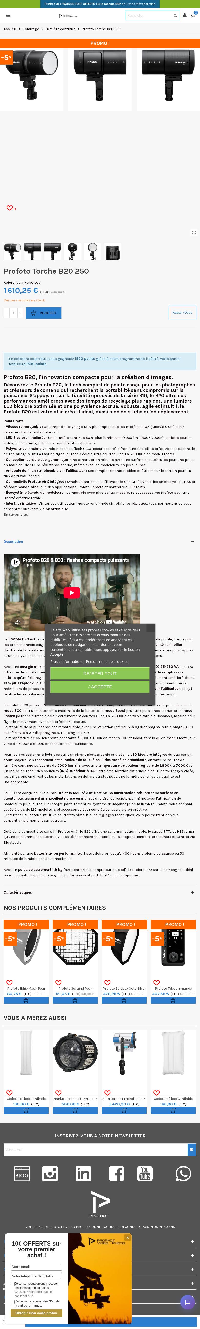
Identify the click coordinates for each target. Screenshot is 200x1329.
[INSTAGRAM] (50, 1173)
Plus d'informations (66, 661)
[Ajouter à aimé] (9, 983)
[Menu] (8, 15)
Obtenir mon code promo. (36, 1313)
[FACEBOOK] (117, 1173)
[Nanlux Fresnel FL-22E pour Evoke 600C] (75, 1052)
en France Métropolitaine (100, 4)
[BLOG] (17, 1173)
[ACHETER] (26, 1000)
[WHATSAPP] (183, 1173)
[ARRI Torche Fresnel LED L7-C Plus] (124, 1052)
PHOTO (54, 1227)
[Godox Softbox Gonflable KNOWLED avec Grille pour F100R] (173, 1052)
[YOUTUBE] (150, 1173)
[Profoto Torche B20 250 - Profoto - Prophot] (194, 232)
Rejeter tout (100, 673)
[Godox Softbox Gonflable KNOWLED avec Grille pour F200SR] (26, 1052)
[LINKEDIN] (83, 1173)
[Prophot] (68, 15)
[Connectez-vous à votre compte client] (186, 15)
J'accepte (100, 687)
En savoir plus (16, 514)
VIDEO (70, 1227)
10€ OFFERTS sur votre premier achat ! (36, 1249)
